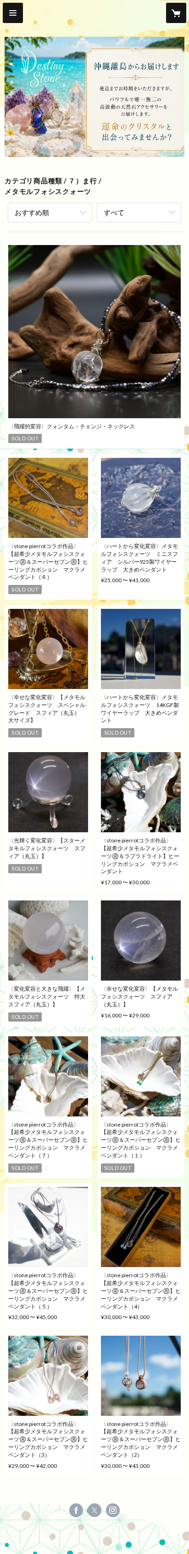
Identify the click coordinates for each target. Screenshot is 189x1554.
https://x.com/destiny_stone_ (94, 1510)
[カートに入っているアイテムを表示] (176, 13)
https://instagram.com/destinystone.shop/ (113, 1510)
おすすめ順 (32, 212)
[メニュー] (13, 13)
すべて (114, 212)
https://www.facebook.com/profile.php (76, 1510)
